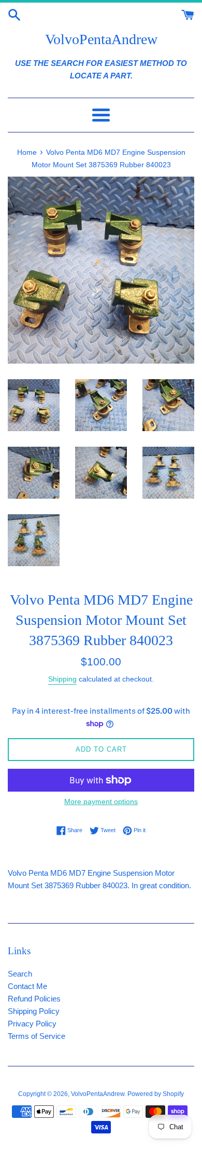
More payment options (101, 801)
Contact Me (27, 986)
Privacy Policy (32, 1023)
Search (20, 973)
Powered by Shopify (155, 1094)
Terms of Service (36, 1036)
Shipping (62, 679)
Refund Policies (34, 998)
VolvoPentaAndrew (101, 39)
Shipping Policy (34, 1011)
